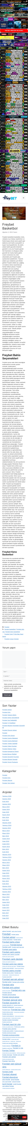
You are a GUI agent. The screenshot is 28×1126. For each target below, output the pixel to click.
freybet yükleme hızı (6, 1069)
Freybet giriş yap (18, 990)
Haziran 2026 (6, 799)
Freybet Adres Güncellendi (10, 717)
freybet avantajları (7, 939)
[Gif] (14, 82)
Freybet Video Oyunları (9, 746)
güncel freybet (16, 1081)
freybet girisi (7, 982)
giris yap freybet (6, 1081)
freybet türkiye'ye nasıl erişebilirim (9, 1052)
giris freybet (6, 1079)
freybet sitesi (6, 1039)
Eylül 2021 (5, 915)
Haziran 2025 (6, 804)
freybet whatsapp (7, 1055)
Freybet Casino (20, 966)
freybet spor (18, 1041)
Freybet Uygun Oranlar (11, 639)
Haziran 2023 (6, 860)
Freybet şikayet (9, 1074)
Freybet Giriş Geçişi (8, 735)
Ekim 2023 (5, 849)
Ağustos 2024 (6, 823)
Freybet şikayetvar (10, 1077)
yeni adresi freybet (8, 1086)
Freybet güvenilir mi (11, 1003)
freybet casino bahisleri (8, 968)
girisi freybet (15, 1079)
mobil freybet (17, 1084)
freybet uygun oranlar (21, 1052)
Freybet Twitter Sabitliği (9, 743)
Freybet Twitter (8, 1050)
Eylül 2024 (5, 820)
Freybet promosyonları (10, 1035)
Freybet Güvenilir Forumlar (10, 757)
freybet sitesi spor (6, 1041)
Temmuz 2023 (6, 857)
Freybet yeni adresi (9, 1057)
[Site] (14, 51)
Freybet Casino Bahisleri (10, 741)
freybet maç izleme (7, 1014)
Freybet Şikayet (7, 780)
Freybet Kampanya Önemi (10, 751)
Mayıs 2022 (6, 894)
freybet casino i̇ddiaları (19, 968)
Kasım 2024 (6, 815)
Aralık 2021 (5, 907)
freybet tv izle (18, 1048)
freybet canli (6, 947)
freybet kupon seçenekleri (19, 1012)
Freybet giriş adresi (11, 987)
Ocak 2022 (5, 905)
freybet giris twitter (18, 982)
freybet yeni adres (18, 1055)
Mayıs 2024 (6, 830)
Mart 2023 (5, 868)
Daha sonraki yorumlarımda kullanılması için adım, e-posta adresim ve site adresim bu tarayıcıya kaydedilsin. (13, 687)
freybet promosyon (19, 1031)
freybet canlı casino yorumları (8, 956)
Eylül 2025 (5, 801)
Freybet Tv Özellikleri (8, 723)
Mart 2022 (5, 899)
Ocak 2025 (5, 812)
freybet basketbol (10, 629)
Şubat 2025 (6, 809)
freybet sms (12, 1041)
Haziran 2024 (6, 828)
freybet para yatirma (19, 1026)
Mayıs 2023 (6, 862)
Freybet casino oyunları (11, 971)
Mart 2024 (5, 836)
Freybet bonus (16, 945)
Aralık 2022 (5, 876)
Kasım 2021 (6, 910)
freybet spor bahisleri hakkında (10, 1043)
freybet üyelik (7, 1072)
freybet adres (15, 934)
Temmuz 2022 (6, 889)
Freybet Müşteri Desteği (9, 759)
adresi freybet (6, 931)
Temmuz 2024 (6, 825)
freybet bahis (17, 939)
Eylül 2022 (5, 884)
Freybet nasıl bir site (11, 1024)
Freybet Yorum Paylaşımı (10, 762)
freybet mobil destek (6, 1018)
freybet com (17, 973)
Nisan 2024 (6, 833)
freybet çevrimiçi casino (16, 1069)
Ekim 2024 (5, 817)
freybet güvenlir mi (7, 1005)
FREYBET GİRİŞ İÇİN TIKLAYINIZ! (14, 30)
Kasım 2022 (6, 878)
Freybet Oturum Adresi (9, 730)
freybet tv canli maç (7, 1048)
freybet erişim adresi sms (14, 974)
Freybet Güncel (7, 992)
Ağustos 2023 (6, 854)
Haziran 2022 (6, 891)
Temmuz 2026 (6, 796)
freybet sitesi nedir (15, 1039)
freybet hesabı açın (18, 1005)
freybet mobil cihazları (19, 1016)
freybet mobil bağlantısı (8, 1016)
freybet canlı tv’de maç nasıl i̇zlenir (9, 966)
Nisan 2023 (6, 865)
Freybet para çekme (8, 1031)
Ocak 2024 (5, 841)
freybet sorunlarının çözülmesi (8, 1088)
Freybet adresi (8, 937)
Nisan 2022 (5, 897)
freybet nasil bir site (7, 1022)
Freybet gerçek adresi (12, 979)
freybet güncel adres (9, 994)
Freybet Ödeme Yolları (9, 749)
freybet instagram (8, 1007)
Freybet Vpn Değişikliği (9, 720)
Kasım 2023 (6, 846)
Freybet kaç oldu (18, 1010)
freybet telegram (6, 1045)
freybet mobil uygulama (16, 1018)
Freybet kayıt (6, 1010)
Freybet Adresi (7, 709)
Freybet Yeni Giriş (8, 1061)
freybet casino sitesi (8, 973)
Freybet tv (16, 1045)
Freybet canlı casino (11, 952)
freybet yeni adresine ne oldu (8, 1059)
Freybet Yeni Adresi (8, 783)
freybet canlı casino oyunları (11, 954)
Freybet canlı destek (12, 959)
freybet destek (5, 974)
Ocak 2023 (5, 873)
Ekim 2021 (5, 913)
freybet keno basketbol (12, 632)
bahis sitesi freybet (16, 931)
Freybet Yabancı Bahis (9, 715)
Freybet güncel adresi (10, 997)
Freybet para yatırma (9, 1029)
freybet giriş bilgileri (6, 990)
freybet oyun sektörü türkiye (7, 1026)
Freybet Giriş (6, 712)
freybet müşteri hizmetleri (10, 1020)
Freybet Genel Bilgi (7, 976)
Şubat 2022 (6, 902)
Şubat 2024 (6, 838)
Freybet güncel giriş (12, 1000)
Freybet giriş (8, 984)
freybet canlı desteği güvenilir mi (8, 961)
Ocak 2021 (5, 918)
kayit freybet (7, 1084)
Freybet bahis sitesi (11, 942)
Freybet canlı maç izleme (12, 964)
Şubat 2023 (6, 870)
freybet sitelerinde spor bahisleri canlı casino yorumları (13, 1037)
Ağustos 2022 (6, 886)
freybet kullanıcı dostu (7, 1012)
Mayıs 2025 (6, 807)
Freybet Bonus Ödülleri (9, 754)
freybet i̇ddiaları (18, 1007)
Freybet (6, 627)
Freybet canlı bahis (9, 949)
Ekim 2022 (5, 881)
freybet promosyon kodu (9, 1033)
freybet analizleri (19, 937)
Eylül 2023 (5, 852)
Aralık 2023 (5, 844)
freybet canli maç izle (18, 947)
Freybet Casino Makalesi (10, 738)
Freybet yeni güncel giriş (11, 1065)
